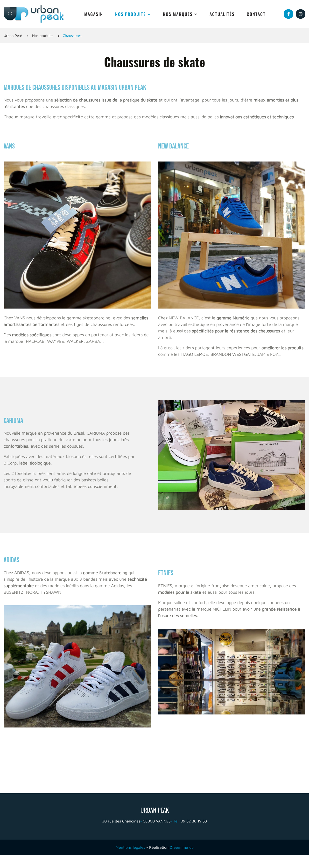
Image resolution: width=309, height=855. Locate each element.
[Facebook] (288, 14)
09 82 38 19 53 (190, 821)
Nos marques (178, 14)
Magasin (93, 14)
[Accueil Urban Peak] (34, 14)
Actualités (222, 14)
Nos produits (130, 14)
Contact (256, 14)
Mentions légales (130, 847)
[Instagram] (300, 14)
